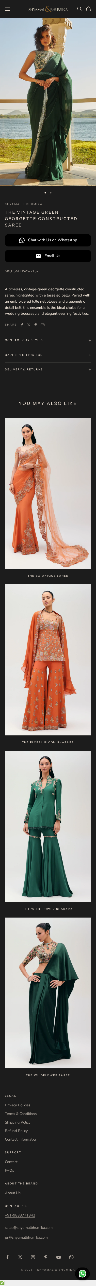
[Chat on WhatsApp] (82, 1274)
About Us (12, 1192)
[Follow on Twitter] (20, 1257)
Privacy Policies (17, 1105)
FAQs (9, 1170)
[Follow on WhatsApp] (71, 1257)
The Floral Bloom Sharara (48, 742)
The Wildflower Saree (48, 1075)
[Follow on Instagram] (33, 1257)
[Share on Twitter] (29, 325)
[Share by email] (43, 325)
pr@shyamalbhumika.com (26, 1237)
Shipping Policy (18, 1122)
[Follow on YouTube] (58, 1257)
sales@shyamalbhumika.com (29, 1227)
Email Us (52, 256)
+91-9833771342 (20, 1215)
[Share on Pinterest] (36, 325)
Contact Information (21, 1139)
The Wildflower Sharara (48, 909)
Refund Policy (16, 1130)
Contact (11, 1161)
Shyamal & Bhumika (24, 204)
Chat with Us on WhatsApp (52, 240)
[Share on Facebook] (22, 325)
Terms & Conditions (21, 1113)
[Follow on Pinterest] (45, 1257)
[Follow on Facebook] (7, 1257)
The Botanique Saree (48, 575)
